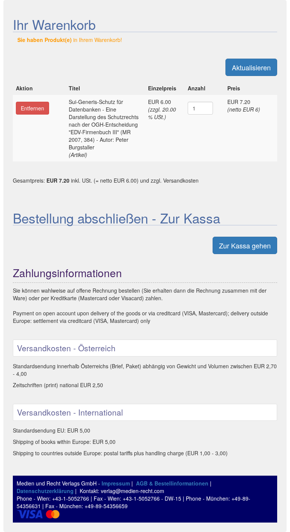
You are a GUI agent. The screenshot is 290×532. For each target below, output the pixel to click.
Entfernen (32, 108)
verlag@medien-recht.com (132, 491)
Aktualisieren (251, 67)
